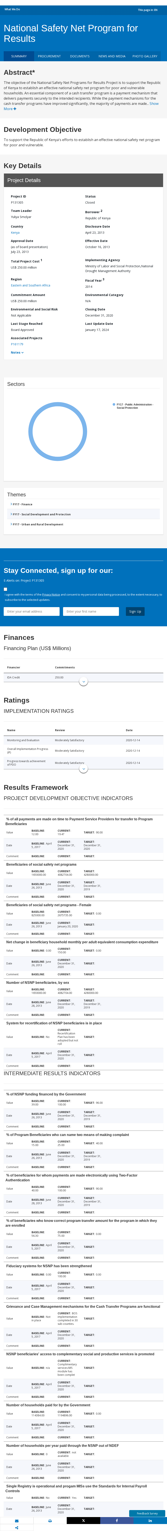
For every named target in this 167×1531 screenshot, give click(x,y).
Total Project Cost (26, 260)
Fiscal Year (94, 280)
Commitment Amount (28, 295)
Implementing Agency (102, 260)
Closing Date (95, 309)
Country (17, 226)
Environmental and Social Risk (34, 309)
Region (16, 279)
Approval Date (22, 241)
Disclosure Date (97, 226)
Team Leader (21, 211)
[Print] (50, 1520)
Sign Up (135, 611)
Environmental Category (104, 295)
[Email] (17, 1520)
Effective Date (96, 241)
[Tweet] (83, 1520)
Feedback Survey (147, 1513)
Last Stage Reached (26, 324)
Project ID (18, 196)
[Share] (117, 1520)
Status (90, 196)
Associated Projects (26, 338)
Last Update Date (99, 324)
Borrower (93, 211)
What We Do (12, 9)
